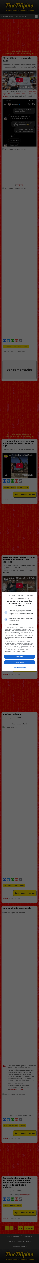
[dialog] (19, 631)
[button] (19, 624)
